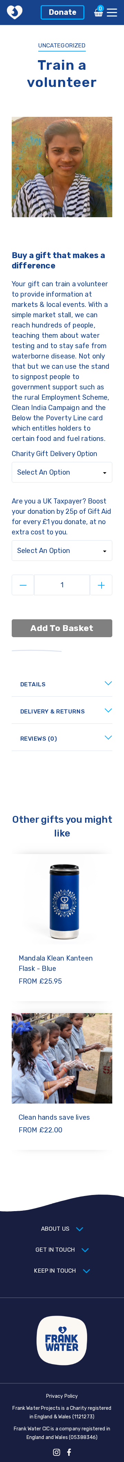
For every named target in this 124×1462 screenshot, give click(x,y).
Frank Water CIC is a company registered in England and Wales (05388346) (62, 1433)
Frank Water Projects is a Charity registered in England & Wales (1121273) (61, 1412)
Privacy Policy (62, 1396)
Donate (62, 12)
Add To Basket (62, 628)
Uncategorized (61, 45)
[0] (98, 15)
